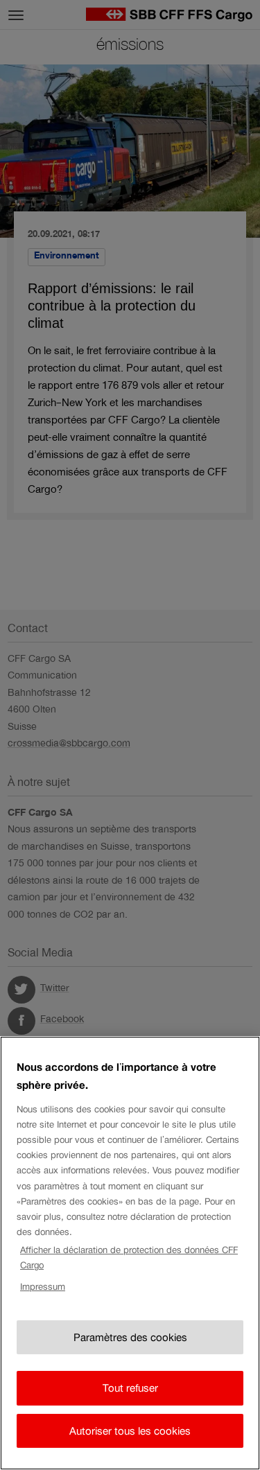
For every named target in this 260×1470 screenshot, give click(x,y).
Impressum (42, 1286)
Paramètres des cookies (130, 1337)
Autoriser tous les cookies (130, 1431)
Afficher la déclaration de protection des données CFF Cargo (129, 1257)
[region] (130, 1253)
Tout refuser (130, 1388)
